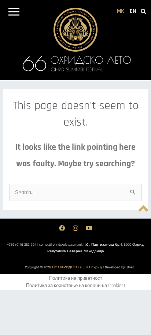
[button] (13, 13)
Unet (130, 267)
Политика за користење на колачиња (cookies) (75, 286)
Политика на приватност (75, 278)
